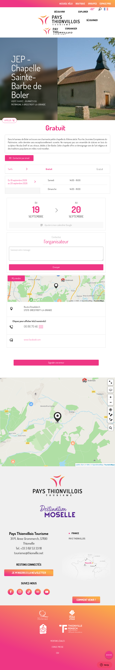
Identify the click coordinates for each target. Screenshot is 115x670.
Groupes (92, 3)
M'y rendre (16, 278)
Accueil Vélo (66, 3)
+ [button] (110, 397)
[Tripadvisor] (38, 592)
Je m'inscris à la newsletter (29, 572)
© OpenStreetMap (97, 465)
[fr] (106, 9)
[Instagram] (20, 592)
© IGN (87, 465)
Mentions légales (57, 641)
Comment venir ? (86, 599)
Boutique (80, 3)
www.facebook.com (32, 339)
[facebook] (11, 592)
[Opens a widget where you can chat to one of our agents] (104, 665)
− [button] (111, 402)
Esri (82, 465)
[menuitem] (59, 11)
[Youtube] (47, 592)
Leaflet (77, 465)
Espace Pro (105, 3)
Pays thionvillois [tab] (77, 538)
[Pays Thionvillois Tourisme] (57, 495)
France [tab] (75, 533)
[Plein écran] (110, 382)
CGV (57, 653)
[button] (100, 9)
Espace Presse (57, 647)
